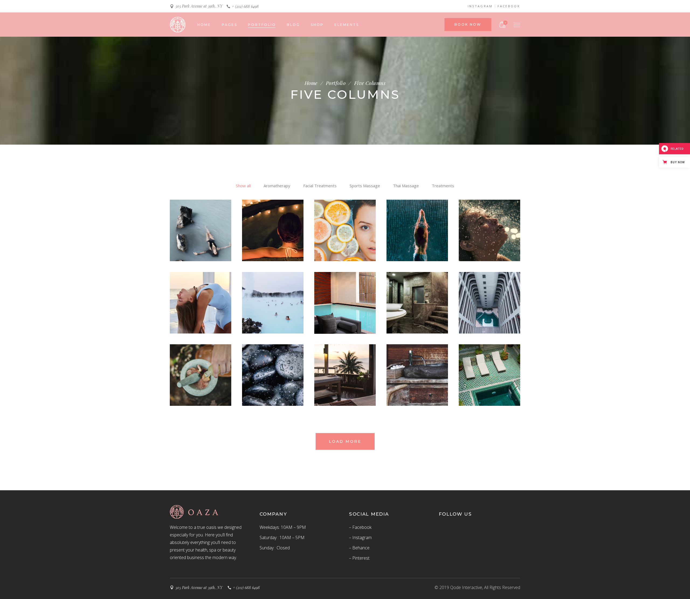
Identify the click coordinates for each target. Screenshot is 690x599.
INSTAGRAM (480, 6)
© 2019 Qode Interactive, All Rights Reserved (477, 587)
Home (311, 83)
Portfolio (336, 83)
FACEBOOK (509, 6)
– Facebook (360, 527)
